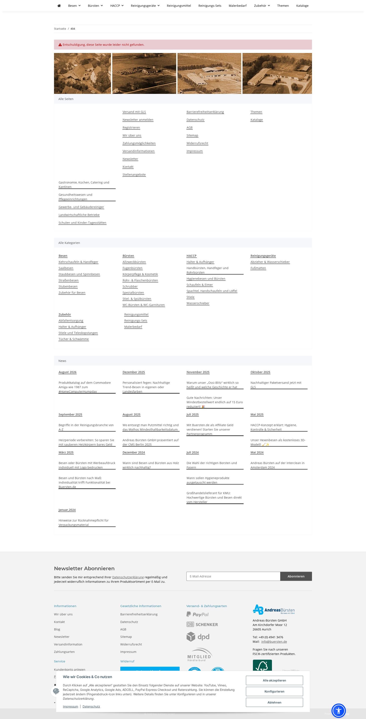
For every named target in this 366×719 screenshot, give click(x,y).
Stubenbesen (68, 286)
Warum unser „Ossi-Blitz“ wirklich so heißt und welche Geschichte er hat (212, 385)
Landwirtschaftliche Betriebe (79, 215)
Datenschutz (91, 706)
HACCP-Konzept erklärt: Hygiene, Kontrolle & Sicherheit (274, 427)
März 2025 (66, 452)
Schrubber (130, 286)
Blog (57, 629)
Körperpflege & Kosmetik (140, 274)
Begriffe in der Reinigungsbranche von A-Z (86, 427)
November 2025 (198, 372)
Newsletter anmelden (138, 120)
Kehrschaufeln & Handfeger (78, 262)
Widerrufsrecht (197, 143)
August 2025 (131, 414)
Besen (63, 256)
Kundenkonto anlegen (69, 670)
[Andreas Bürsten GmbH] (59, 5)
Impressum (70, 706)
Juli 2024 (193, 452)
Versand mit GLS (134, 112)
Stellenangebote (134, 174)
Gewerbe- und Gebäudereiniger (81, 207)
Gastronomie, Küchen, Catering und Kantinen (84, 184)
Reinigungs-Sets (135, 320)
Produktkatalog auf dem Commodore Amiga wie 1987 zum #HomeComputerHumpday (85, 387)
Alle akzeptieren (274, 680)
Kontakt (128, 167)
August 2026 (67, 372)
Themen (283, 6)
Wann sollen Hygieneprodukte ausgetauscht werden (208, 480)
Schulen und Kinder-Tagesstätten (82, 223)
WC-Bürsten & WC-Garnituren (144, 305)
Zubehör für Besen (72, 293)
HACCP (192, 256)
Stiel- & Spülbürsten (137, 299)
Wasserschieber (198, 303)
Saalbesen (66, 268)
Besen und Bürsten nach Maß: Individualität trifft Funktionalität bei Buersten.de (84, 482)
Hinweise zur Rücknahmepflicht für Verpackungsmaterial (84, 522)
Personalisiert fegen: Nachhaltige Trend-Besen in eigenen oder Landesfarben (146, 387)
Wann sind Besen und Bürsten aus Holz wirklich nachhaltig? (151, 465)
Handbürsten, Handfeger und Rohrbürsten (208, 270)
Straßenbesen (69, 280)
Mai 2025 (257, 414)
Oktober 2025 (260, 372)
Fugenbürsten (133, 268)
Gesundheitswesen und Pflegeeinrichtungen (75, 197)
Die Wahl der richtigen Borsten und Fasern (212, 465)
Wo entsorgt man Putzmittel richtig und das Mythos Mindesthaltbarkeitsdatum (151, 427)
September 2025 (70, 414)
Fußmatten (258, 268)
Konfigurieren (274, 691)
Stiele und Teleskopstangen (78, 333)
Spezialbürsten (133, 293)
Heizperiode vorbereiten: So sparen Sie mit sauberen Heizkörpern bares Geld (86, 442)
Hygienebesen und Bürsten (206, 279)
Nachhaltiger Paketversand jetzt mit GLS (276, 385)
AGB (190, 127)
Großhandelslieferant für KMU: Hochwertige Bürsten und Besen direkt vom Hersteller (214, 497)
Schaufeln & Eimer (200, 285)
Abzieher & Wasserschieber (270, 262)
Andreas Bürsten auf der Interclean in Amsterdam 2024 (278, 465)
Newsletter (130, 159)
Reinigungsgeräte (263, 256)
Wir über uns (132, 135)
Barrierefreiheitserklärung (205, 112)
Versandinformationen (139, 151)
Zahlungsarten (64, 652)
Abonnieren (296, 576)
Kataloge (302, 6)
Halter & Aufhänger (200, 262)
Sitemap (192, 135)
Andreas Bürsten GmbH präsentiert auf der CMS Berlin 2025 (151, 442)
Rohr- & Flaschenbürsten (140, 280)
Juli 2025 (193, 414)
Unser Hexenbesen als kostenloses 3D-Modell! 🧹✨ (278, 442)
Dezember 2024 (134, 452)
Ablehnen (274, 702)
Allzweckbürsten (134, 262)
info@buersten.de (274, 642)
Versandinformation (68, 644)
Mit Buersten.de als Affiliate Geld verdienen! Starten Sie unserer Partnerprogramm (210, 429)
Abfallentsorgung (71, 320)
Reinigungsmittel (136, 314)
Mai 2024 (257, 452)
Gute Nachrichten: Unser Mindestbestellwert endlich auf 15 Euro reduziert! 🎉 (215, 402)
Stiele (190, 297)
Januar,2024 (67, 510)
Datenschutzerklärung (128, 577)
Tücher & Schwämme (74, 339)
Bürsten (128, 256)
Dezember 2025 (134, 372)
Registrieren (131, 127)
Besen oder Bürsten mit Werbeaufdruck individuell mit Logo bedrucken (87, 465)
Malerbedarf (133, 327)
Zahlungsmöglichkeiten (139, 143)
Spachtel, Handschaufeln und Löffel (212, 291)
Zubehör (65, 314)
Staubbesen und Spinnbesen (79, 274)
